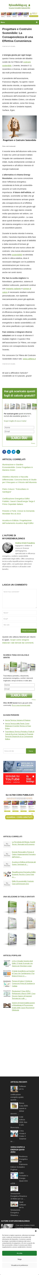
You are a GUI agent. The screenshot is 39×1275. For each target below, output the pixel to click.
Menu (3, 22)
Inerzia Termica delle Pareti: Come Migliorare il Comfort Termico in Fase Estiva (18, 726)
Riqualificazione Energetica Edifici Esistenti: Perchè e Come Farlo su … (24, 874)
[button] (36, 1231)
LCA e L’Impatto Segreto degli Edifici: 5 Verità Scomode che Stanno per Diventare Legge (22, 963)
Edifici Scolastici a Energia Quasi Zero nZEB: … (19, 1178)
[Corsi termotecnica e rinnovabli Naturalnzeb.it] (19, 16)
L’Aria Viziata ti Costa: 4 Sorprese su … (18, 1136)
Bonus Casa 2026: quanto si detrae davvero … (19, 1108)
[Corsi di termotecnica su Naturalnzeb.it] (19, 819)
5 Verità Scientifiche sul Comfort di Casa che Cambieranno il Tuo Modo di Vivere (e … (23, 973)
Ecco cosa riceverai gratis (21, 705)
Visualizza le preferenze (19, 1265)
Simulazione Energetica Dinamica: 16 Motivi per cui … (19, 1196)
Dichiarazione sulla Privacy (20, 1270)
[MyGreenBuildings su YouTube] (19, 784)
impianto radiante (13, 289)
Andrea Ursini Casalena (25, 543)
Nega (19, 1259)
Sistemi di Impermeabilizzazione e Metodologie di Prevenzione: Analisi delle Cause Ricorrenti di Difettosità (23, 1006)
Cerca (31, 751)
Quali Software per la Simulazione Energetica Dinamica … (18, 1208)
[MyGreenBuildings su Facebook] (19, 772)
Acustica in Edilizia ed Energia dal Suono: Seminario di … (24, 863)
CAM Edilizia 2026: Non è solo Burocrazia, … (19, 1122)
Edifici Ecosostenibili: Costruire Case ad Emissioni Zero (23, 882)
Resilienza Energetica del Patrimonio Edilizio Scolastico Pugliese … (19, 1163)
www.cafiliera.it (29, 359)
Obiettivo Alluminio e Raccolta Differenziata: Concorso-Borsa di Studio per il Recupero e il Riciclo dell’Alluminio (19, 479)
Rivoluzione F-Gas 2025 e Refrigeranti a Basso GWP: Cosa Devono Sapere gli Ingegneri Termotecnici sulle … (23, 994)
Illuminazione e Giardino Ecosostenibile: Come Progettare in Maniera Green (17, 467)
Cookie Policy (7, 1270)
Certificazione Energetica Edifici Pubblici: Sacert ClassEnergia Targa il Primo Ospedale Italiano (18, 501)
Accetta (19, 1253)
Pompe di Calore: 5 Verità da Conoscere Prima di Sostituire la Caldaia (23, 983)
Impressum (32, 1270)
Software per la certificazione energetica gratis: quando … (18, 1093)
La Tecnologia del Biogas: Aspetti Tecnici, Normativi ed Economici (23, 843)
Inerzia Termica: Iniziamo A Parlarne (17, 720)
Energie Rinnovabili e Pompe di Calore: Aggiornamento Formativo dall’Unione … (24, 854)
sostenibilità (17, 255)
